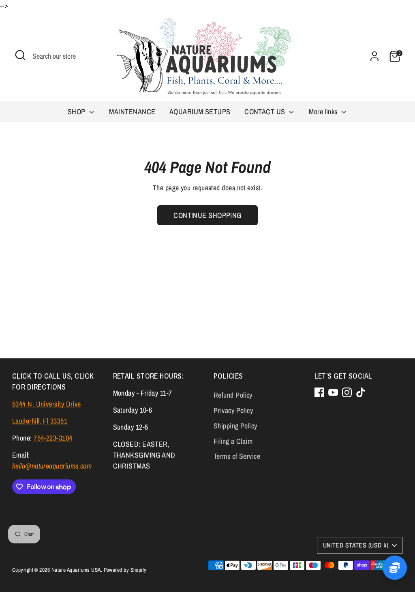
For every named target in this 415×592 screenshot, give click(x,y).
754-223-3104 (53, 438)
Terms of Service (237, 456)
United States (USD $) (355, 545)
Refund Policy (233, 395)
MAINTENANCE (132, 111)
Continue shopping (207, 215)
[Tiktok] (361, 392)
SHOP (77, 111)
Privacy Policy (233, 410)
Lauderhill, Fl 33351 (39, 421)
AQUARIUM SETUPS (200, 111)
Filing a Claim (233, 441)
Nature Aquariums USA (76, 569)
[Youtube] (333, 392)
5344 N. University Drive (46, 404)
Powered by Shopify (125, 569)
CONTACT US (265, 111)
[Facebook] (319, 392)
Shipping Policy (235, 426)
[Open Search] (20, 55)
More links (324, 111)
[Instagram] (347, 392)
